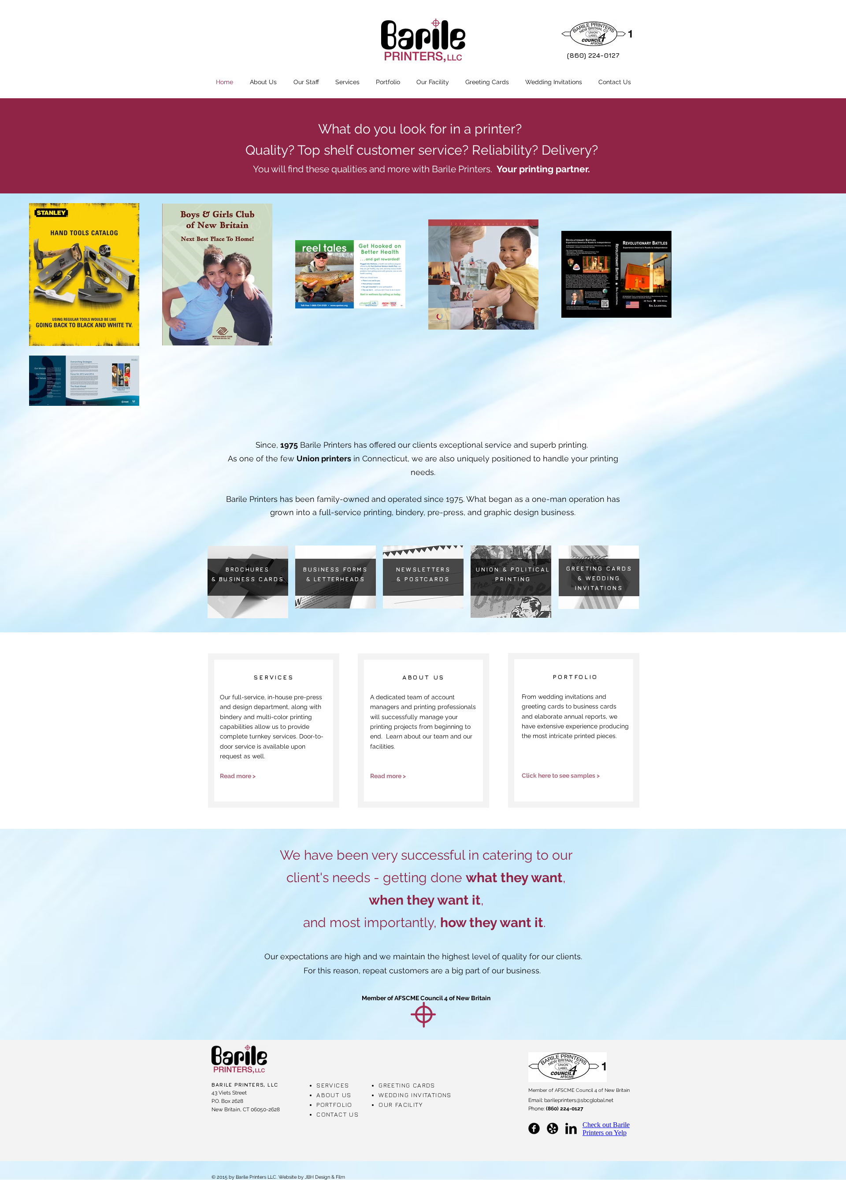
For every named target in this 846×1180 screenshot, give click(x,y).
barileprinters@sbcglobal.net (578, 1100)
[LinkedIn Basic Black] (571, 1128)
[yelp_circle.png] (552, 1128)
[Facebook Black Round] (534, 1128)
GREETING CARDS (406, 1085)
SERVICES (332, 1085)
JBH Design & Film (325, 1177)
